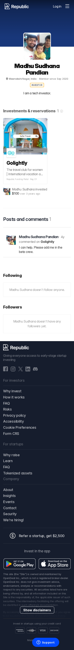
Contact (9, 508)
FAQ (6, 403)
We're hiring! (13, 520)
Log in (57, 6)
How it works (14, 397)
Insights (9, 496)
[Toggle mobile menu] (67, 6)
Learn (8, 461)
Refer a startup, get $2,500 (42, 536)
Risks (7, 409)
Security (10, 514)
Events (9, 502)
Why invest (12, 391)
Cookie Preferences (19, 427)
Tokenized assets (17, 473)
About (8, 490)
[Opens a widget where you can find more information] (45, 643)
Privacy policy (14, 415)
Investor (37, 85)
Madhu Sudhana (23, 189)
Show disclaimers (37, 610)
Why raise (11, 455)
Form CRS (11, 433)
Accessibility (13, 421)
